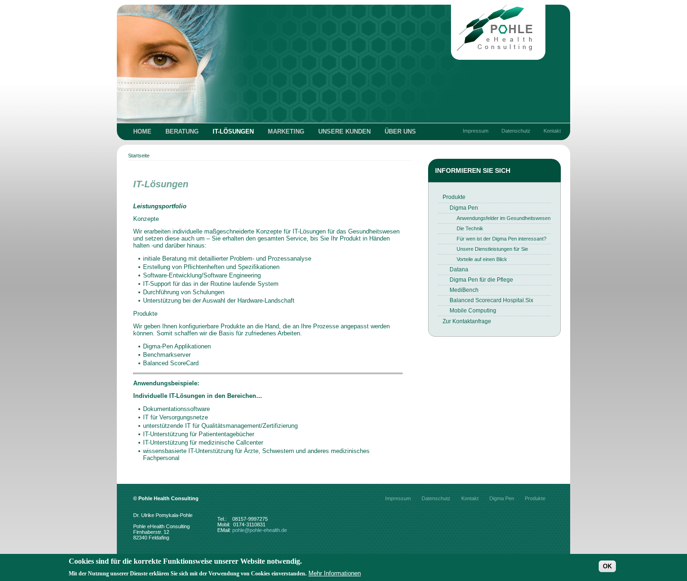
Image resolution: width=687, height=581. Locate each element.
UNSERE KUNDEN (344, 131)
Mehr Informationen (334, 573)
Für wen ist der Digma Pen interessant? (501, 238)
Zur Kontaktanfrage (467, 321)
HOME (142, 131)
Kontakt (552, 131)
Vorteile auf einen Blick (482, 259)
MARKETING (286, 131)
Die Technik (470, 228)
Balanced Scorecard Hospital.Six (491, 300)
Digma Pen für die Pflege (481, 279)
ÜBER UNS (400, 131)
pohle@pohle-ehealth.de (259, 530)
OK (607, 565)
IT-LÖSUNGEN (233, 131)
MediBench (464, 290)
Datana (459, 269)
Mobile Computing (473, 310)
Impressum (475, 131)
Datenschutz (515, 131)
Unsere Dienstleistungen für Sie (492, 249)
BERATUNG (182, 131)
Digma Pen (464, 208)
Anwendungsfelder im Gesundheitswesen (504, 218)
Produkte (454, 197)
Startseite (139, 155)
